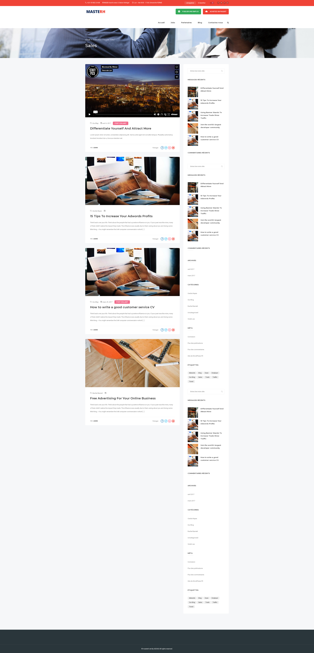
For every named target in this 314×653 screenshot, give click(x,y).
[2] (211, 3)
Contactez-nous (215, 22)
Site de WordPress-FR (195, 356)
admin (95, 148)
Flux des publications (195, 343)
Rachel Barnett (97, 393)
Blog (200, 22)
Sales (200, 377)
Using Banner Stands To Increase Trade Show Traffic (211, 115)
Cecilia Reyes (97, 211)
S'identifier (201, 3)
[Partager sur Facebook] (162, 148)
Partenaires (186, 22)
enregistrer (190, 3)
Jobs (173, 22)
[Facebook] (218, 3)
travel (191, 381)
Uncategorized (193, 312)
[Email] (173, 148)
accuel (88, 40)
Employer (215, 373)
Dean (206, 373)
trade (207, 377)
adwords (192, 373)
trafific (215, 377)
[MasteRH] (95, 11)
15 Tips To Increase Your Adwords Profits (121, 216)
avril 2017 (191, 269)
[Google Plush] (224, 3)
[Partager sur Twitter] (166, 148)
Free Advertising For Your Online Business (123, 398)
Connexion (191, 337)
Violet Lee (191, 319)
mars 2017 (191, 276)
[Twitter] (221, 3)
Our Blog (95, 123)
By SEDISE (155, 649)
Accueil (161, 22)
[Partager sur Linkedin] (170, 148)
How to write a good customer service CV (122, 307)
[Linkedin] (227, 3)
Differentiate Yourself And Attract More (120, 128)
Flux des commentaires (196, 349)
